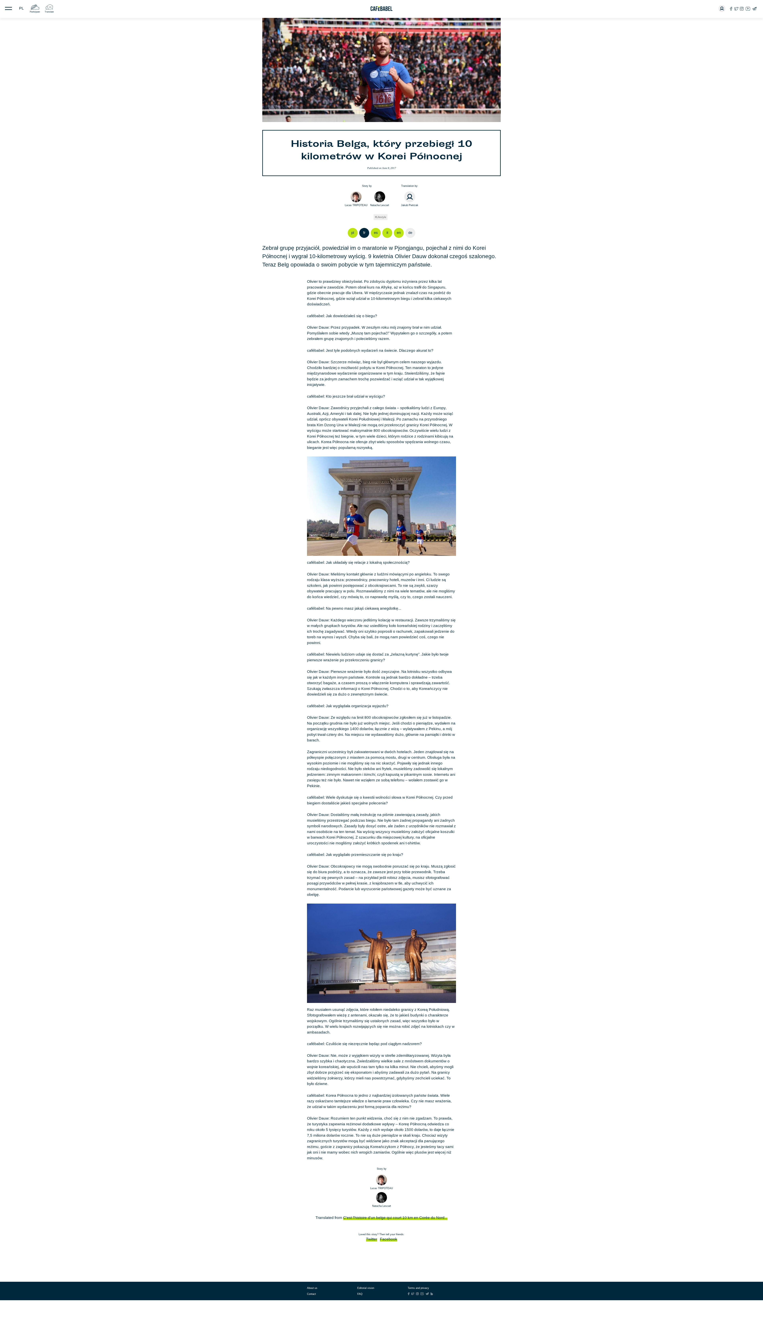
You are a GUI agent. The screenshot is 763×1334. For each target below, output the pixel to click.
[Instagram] (742, 9)
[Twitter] (736, 9)
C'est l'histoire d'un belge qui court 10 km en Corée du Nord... (395, 1218)
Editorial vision (365, 1288)
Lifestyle (381, 217)
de (410, 233)
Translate (49, 12)
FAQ (359, 1293)
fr (364, 233)
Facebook (388, 1239)
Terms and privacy (418, 1288)
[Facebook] (731, 9)
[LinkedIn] (432, 1293)
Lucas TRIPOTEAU (356, 205)
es (376, 233)
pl (21, 8)
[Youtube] (748, 9)
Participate (35, 12)
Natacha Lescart (379, 205)
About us (312, 1288)
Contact (311, 1293)
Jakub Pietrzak (409, 205)
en (399, 233)
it (387, 233)
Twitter (371, 1239)
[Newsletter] (754, 9)
